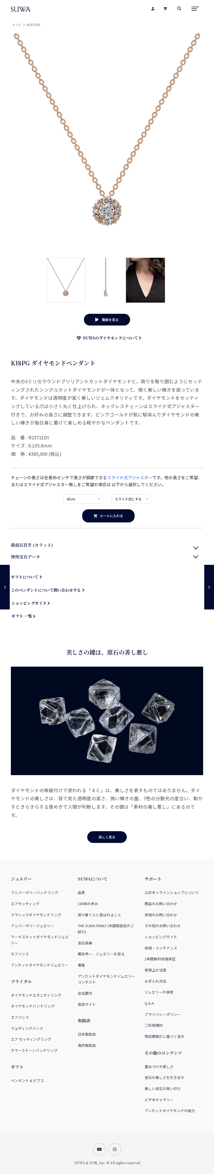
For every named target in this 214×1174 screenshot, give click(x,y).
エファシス (20, 953)
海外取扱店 (87, 1045)
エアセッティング (25, 903)
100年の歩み (88, 903)
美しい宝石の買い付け (163, 1088)
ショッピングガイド (29, 603)
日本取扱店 (87, 1034)
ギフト (16, 25)
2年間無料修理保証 (160, 958)
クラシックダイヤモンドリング (36, 914)
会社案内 (85, 993)
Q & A (149, 1003)
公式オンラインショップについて (172, 892)
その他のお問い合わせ (163, 925)
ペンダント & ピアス (27, 1080)
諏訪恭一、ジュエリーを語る (101, 953)
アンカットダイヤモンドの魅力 (170, 1110)
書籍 (81, 965)
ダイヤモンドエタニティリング (36, 995)
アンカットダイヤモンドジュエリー (39, 965)
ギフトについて (24, 577)
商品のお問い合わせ (161, 903)
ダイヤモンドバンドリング (33, 1006)
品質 (81, 892)
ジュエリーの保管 (159, 992)
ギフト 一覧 (21, 616)
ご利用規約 (154, 1025)
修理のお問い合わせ (161, 914)
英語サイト (87, 1004)
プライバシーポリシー (163, 1014)
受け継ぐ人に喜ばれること (99, 914)
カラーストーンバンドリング (34, 1050)
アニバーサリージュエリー (32, 925)
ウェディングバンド (27, 1028)
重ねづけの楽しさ (159, 1066)
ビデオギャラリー (159, 1099)
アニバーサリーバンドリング (34, 892)
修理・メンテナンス (161, 948)
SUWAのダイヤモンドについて (109, 338)
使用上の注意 (155, 970)
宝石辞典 (85, 943)
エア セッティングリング (31, 1039)
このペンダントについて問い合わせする (46, 590)
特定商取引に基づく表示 (164, 1036)
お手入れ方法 (155, 981)
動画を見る (109, 319)
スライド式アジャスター (129, 477)
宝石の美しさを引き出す (164, 1077)
